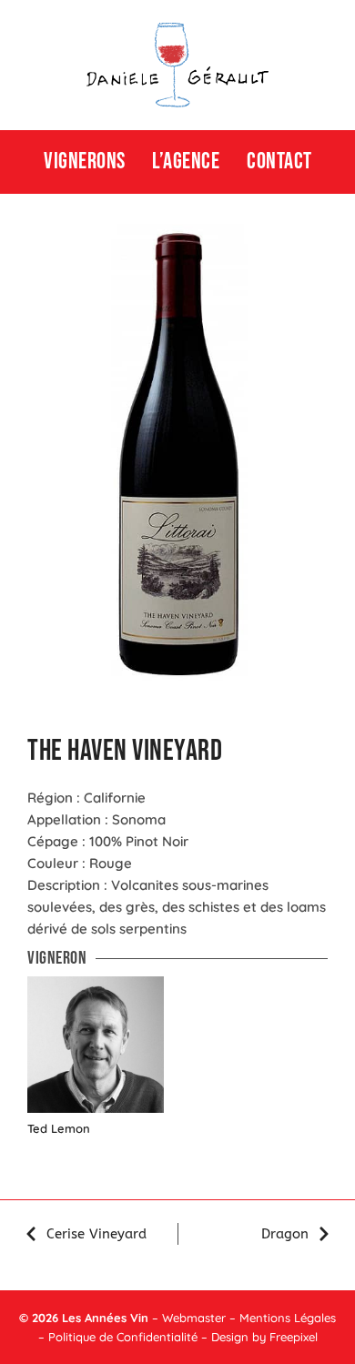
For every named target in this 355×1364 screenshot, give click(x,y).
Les (71, 1317)
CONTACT (279, 161)
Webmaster (194, 1317)
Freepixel (293, 1336)
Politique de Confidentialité (123, 1336)
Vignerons (85, 161)
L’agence (185, 161)
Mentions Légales (287, 1317)
